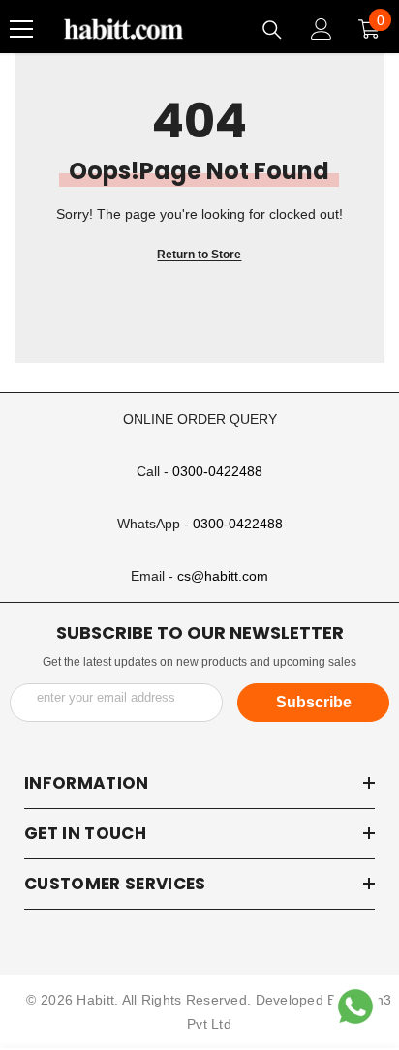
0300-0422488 (217, 471)
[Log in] (321, 29)
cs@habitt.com (222, 576)
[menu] (21, 29)
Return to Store (199, 254)
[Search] (272, 30)
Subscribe (314, 702)
